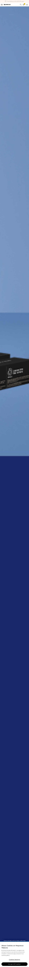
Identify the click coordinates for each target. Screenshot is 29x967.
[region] (14, 954)
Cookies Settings (14, 959)
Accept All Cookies (14, 964)
